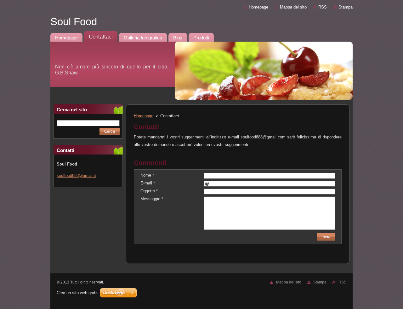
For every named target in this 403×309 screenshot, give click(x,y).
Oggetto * (149, 191)
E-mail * (147, 183)
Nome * (147, 175)
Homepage (258, 7)
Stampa (345, 7)
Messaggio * (151, 198)
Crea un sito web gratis (78, 292)
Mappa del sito (293, 7)
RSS (322, 7)
